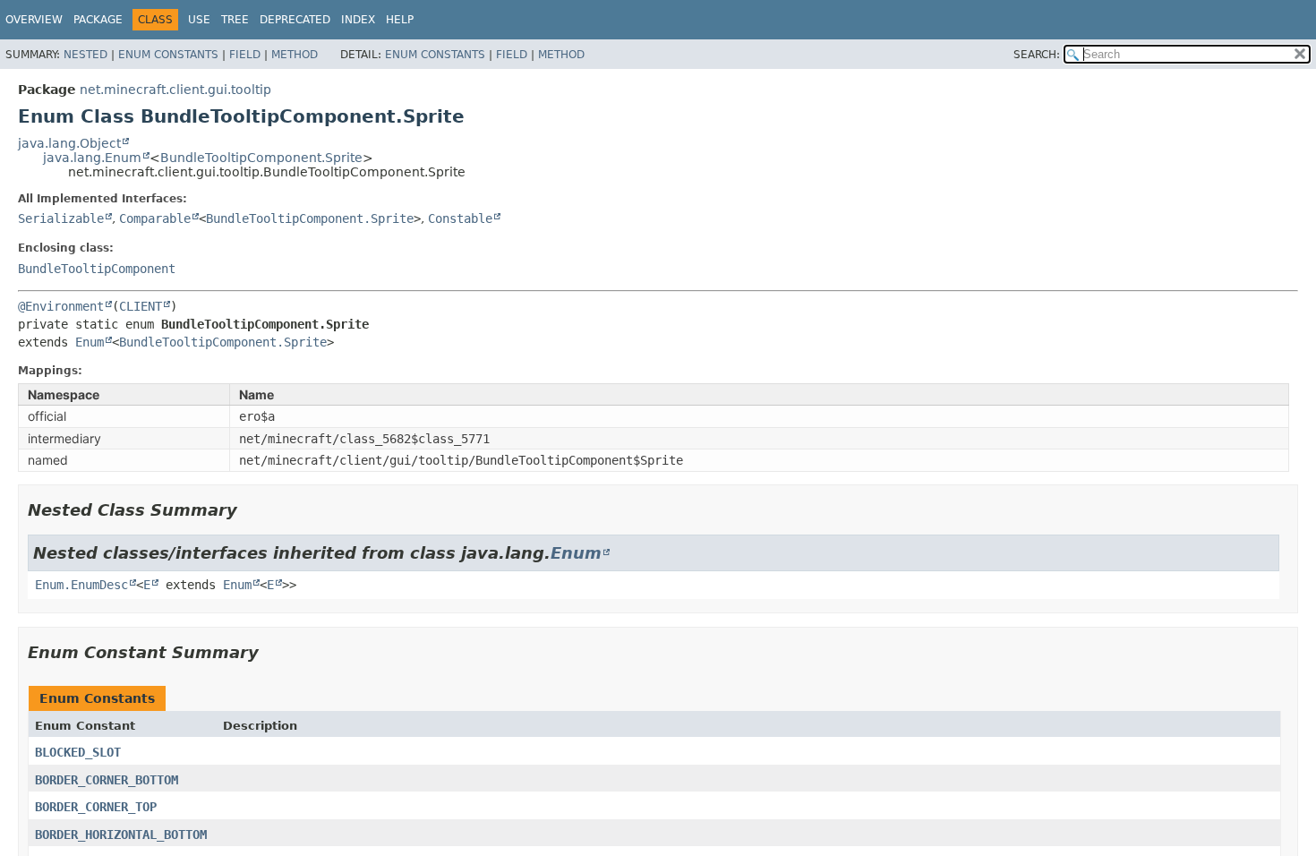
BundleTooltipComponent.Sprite (261, 157)
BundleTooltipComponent (96, 268)
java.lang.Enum (92, 157)
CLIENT (140, 306)
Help (400, 19)
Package (98, 19)
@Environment (61, 306)
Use (199, 19)
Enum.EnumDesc (81, 585)
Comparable (155, 218)
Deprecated (295, 19)
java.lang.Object (69, 143)
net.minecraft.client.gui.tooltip (175, 89)
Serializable (61, 218)
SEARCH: (1036, 54)
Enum (89, 342)
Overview (34, 19)
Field (245, 54)
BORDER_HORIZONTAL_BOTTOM (121, 834)
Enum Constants (168, 54)
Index (358, 19)
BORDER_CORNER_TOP (96, 807)
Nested (85, 54)
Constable (460, 218)
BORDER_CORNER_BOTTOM (106, 780)
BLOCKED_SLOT (78, 752)
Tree (235, 19)
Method (294, 54)
